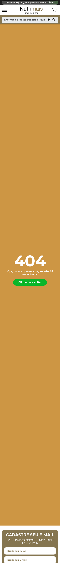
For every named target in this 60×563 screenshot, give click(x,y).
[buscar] (54, 20)
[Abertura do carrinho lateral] (54, 10)
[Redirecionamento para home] (31, 10)
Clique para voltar (30, 282)
